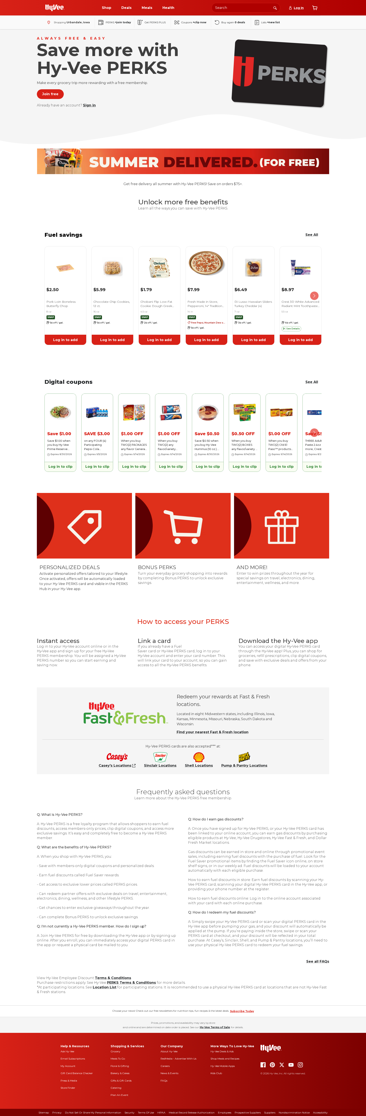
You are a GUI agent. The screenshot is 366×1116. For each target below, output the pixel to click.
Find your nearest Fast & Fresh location (212, 732)
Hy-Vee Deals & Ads (222, 1051)
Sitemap (44, 1112)
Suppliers (269, 1112)
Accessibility (320, 1112)
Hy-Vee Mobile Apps (223, 1066)
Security (129, 1112)
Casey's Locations (115, 766)
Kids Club (216, 1073)
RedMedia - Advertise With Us (178, 1058)
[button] (291, 328)
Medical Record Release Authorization (192, 1112)
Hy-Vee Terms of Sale (215, 1027)
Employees (224, 1112)
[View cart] (315, 8)
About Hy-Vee (169, 1051)
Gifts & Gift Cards (121, 1080)
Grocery (115, 1051)
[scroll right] (314, 296)
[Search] (275, 7)
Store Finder (68, 1087)
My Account (68, 1066)
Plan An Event (119, 1095)
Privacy (57, 1112)
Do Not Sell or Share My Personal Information (93, 1112)
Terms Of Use (146, 1112)
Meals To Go (118, 1058)
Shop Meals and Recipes (225, 1058)
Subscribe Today (242, 1011)
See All (311, 235)
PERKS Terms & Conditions (131, 983)
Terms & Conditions (113, 978)
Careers (165, 1066)
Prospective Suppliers (248, 1112)
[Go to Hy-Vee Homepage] (54, 7)
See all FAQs (317, 961)
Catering (116, 1087)
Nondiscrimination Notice (294, 1112)
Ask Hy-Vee (67, 1051)
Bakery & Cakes (120, 1073)
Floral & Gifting (120, 1066)
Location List (104, 987)
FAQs (164, 1080)
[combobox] (246, 7)
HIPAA (161, 1112)
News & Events (169, 1073)
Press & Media (69, 1080)
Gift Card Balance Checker (77, 1073)
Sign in (89, 105)
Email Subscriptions (73, 1058)
